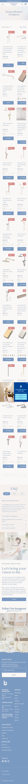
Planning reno (21, 396)
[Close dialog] (27, 383)
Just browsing (21, 394)
